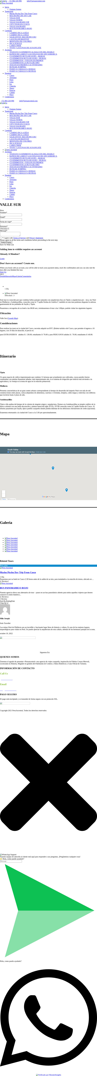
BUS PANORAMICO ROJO (20, 29)
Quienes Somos (15, 9)
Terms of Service (19, 238)
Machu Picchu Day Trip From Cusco (23, 14)
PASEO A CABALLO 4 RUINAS (22, 71)
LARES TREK (15, 46)
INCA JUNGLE (15, 43)
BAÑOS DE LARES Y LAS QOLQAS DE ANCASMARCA (33, 54)
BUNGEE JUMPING (17, 67)
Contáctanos (9, 97)
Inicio (7, 7)
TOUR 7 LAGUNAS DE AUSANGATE (25, 48)
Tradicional (9, 11)
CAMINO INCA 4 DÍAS (19, 33)
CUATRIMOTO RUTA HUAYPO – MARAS (27, 56)
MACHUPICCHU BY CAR (20, 16)
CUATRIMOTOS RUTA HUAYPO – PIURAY (27, 58)
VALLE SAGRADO (17, 26)
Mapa (14, 276)
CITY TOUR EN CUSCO (19, 24)
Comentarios (26, 276)
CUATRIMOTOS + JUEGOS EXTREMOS (26, 61)
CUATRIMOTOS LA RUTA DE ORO (24, 63)
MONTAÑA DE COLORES (20, 41)
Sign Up (3, 272)
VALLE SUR (14, 18)
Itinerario (8, 276)
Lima (11, 82)
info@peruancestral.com (36, 1)
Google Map (12, 318)
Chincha (12, 86)
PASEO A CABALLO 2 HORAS (22, 69)
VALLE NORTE (15, 20)
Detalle (2, 276)
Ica (10, 84)
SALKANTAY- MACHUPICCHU (22, 37)
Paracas (12, 90)
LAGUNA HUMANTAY (19, 39)
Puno (11, 80)
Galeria (19, 276)
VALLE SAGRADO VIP (19, 22)
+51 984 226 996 (15, 1)
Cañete (12, 93)
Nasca (11, 88)
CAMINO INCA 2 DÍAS (19, 35)
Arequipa (12, 78)
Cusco (11, 75)
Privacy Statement (36, 238)
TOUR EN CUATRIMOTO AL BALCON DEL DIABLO (31, 52)
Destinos (8, 73)
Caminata (8, 31)
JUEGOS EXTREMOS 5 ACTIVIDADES (25, 65)
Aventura (8, 50)
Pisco (11, 95)
